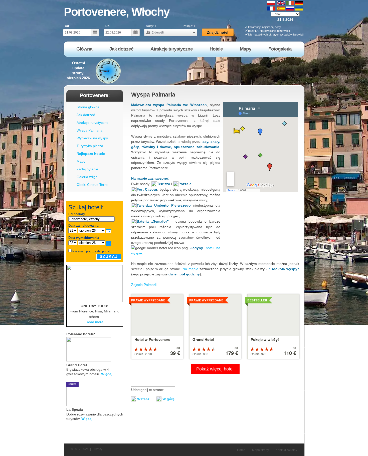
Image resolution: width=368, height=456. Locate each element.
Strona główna (88, 107)
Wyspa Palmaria (89, 130)
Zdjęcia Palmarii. (144, 285)
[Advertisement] (214, 71)
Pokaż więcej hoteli (215, 368)
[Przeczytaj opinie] (115, 349)
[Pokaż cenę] (121, 349)
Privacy (97, 449)
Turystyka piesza (90, 146)
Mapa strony (260, 450)
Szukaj (109, 256)
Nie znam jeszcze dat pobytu (91, 251)
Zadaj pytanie (87, 169)
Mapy (81, 161)
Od (67, 26)
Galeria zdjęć (87, 177)
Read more (94, 322)
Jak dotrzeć (86, 115)
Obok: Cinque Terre (92, 185)
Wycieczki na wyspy (92, 138)
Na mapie (190, 269)
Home (241, 450)
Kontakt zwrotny (286, 450)
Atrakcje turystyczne (92, 123)
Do (107, 26)
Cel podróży (76, 214)
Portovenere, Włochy (116, 11)
